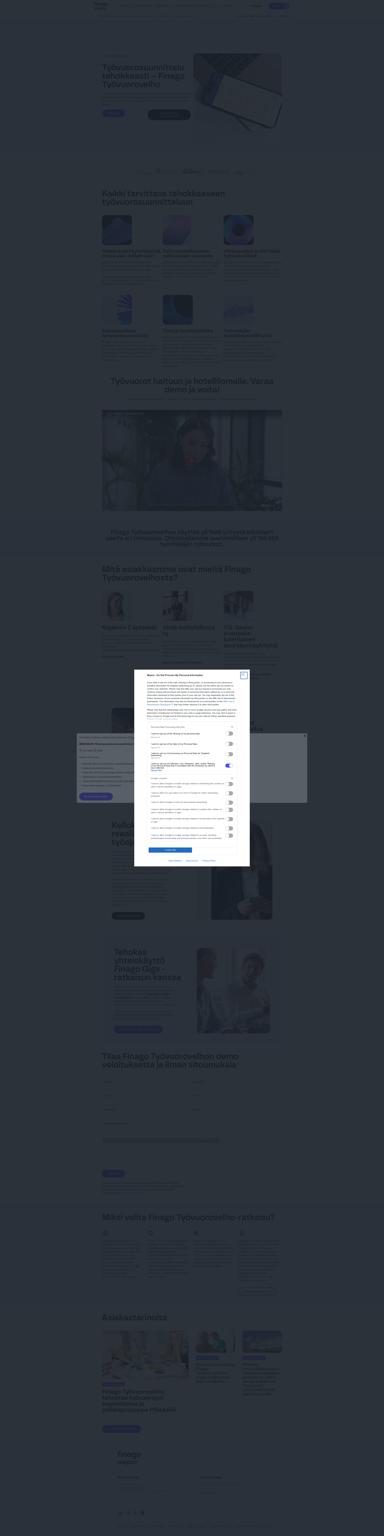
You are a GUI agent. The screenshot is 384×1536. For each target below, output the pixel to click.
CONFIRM (170, 850)
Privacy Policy (209, 860)
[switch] (229, 734)
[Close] (244, 675)
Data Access (192, 860)
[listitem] (192, 727)
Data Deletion (175, 860)
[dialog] (192, 768)
